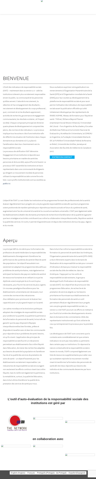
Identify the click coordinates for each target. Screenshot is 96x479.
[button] (3, 7)
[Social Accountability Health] (48, 7)
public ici (6, 183)
